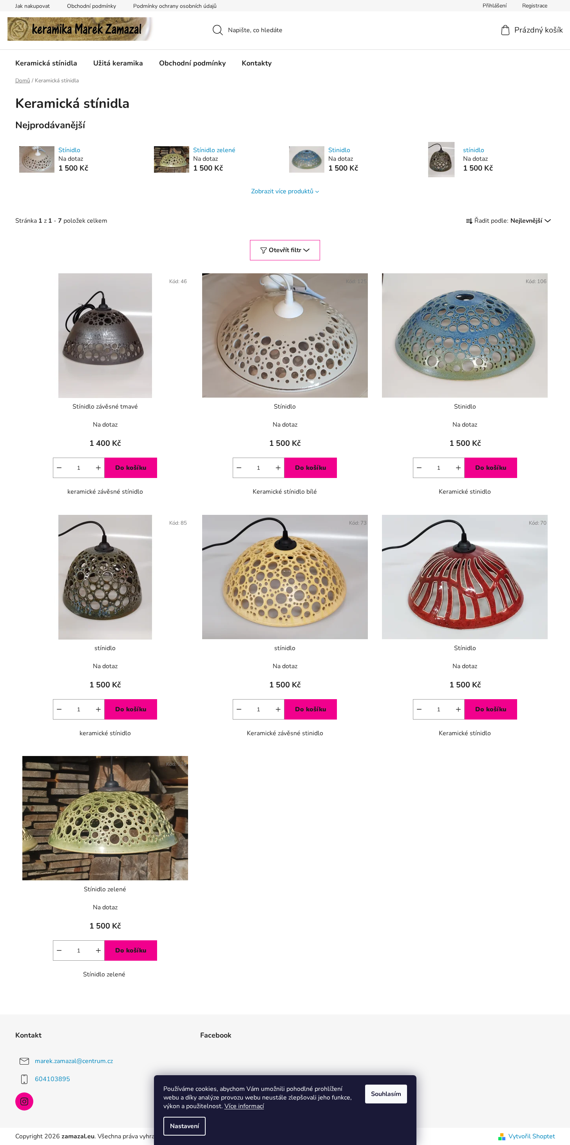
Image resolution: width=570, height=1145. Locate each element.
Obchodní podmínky (91, 6)
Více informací (244, 1106)
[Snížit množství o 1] (59, 468)
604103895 (52, 1079)
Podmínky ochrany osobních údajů (175, 6)
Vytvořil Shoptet (531, 1136)
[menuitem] (46, 63)
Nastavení (184, 1126)
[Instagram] (24, 1101)
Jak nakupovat (32, 6)
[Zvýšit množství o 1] (98, 468)
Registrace (534, 5)
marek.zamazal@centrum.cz (74, 1061)
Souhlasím (386, 1094)
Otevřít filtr (285, 250)
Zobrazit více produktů (282, 191)
